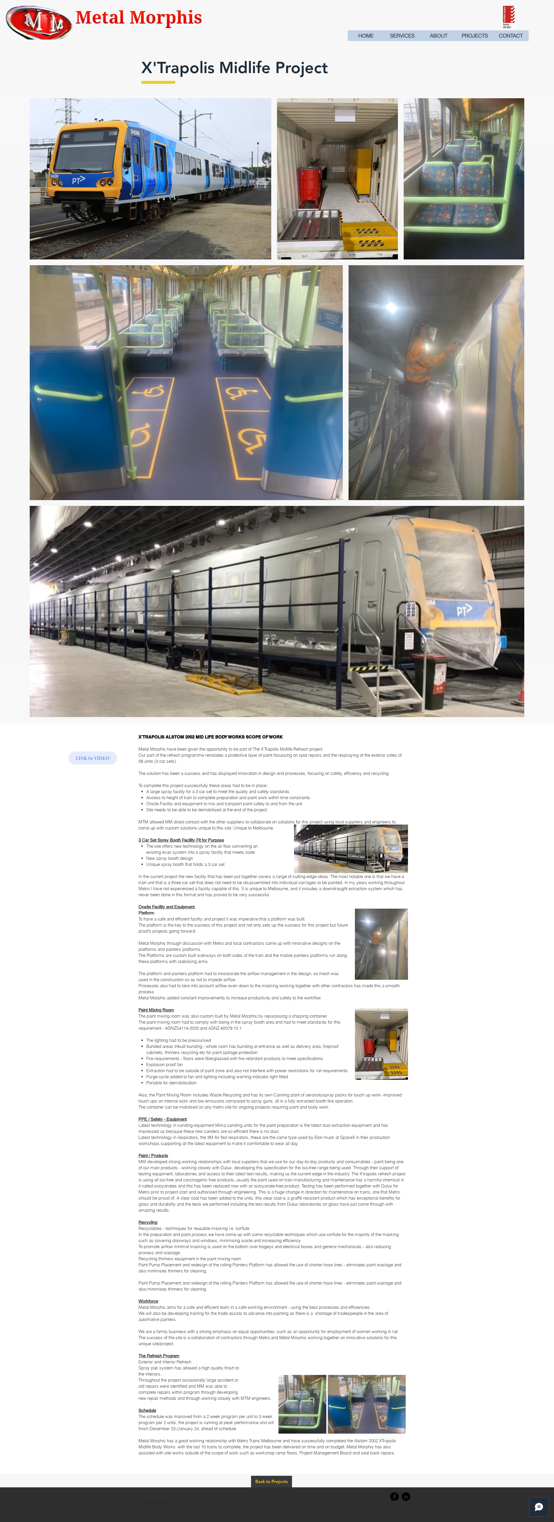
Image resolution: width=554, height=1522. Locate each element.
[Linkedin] (406, 1496)
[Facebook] (394, 1496)
